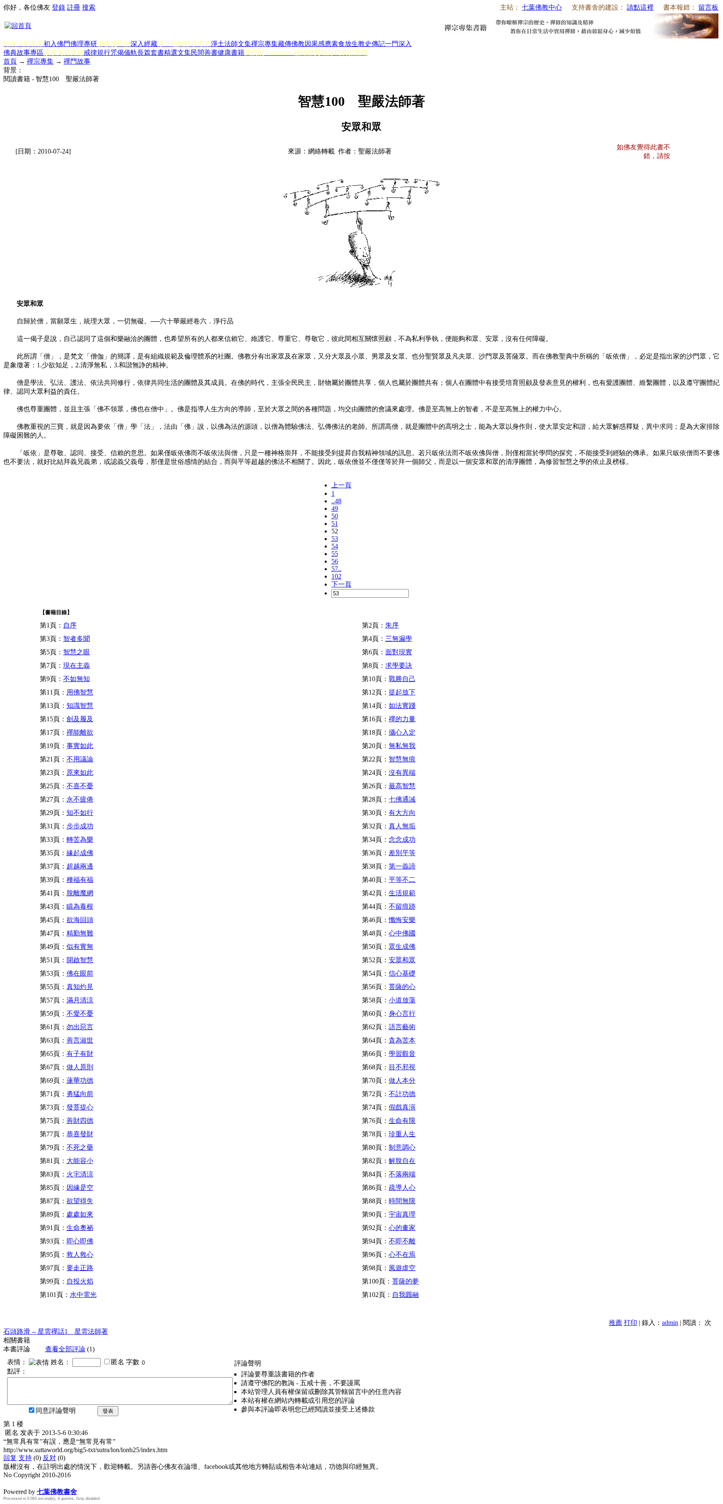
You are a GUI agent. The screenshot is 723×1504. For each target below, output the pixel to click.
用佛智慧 (80, 692)
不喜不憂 (80, 785)
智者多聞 (76, 638)
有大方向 (402, 812)
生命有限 (402, 1120)
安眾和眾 (402, 959)
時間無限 (402, 1200)
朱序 (392, 625)
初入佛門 (57, 43)
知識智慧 (80, 705)
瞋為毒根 (80, 906)
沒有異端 (402, 772)
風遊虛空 (402, 1267)
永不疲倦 (80, 799)
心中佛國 (402, 933)
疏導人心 (402, 1187)
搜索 (88, 7)
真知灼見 (80, 986)
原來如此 (80, 772)
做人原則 (80, 1067)
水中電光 (83, 1294)
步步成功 (80, 826)
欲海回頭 (80, 919)
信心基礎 (402, 973)
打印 (630, 1322)
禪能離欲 (80, 732)
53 (334, 538)
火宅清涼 (80, 1174)
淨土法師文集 (231, 43)
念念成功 (402, 839)
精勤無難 (80, 933)
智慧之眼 (76, 652)
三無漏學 (398, 638)
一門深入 (398, 43)
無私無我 (402, 745)
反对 (49, 1457)
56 (334, 561)
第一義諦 (402, 866)
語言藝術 (402, 1026)
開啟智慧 (80, 959)
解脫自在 (402, 1160)
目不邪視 (402, 1067)
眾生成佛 (402, 946)
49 (334, 508)
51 (334, 523)
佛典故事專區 (23, 52)
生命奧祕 (80, 1227)
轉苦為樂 (80, 839)
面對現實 (398, 652)
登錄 (58, 7)
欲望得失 (80, 1200)
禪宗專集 (264, 43)
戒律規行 (97, 52)
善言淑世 (80, 1040)
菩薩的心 (402, 986)
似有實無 (80, 946)
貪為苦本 (402, 1040)
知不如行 (80, 812)
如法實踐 (402, 705)
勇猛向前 (80, 1093)
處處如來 (80, 1214)
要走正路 (80, 1267)
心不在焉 (402, 1254)
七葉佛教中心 (542, 7)
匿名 (117, 1362)
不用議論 (80, 759)
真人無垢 (402, 826)
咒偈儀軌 (123, 52)
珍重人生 (402, 1134)
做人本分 (402, 1080)
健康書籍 (231, 52)
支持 (25, 1457)
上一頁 (341, 485)
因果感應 (318, 43)
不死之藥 (80, 1147)
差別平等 (402, 852)
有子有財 (80, 1053)
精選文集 (177, 52)
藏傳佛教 (291, 43)
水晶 (10, 1482)
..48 (336, 501)
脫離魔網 (80, 893)
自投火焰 (80, 1281)
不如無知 (76, 678)
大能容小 (80, 1160)
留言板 (708, 7)
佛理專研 (83, 43)
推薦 (615, 1322)
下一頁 (341, 584)
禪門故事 (77, 61)
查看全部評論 (65, 1349)
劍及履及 (80, 719)
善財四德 (80, 1120)
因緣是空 (80, 1187)
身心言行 (402, 1013)
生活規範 (402, 893)
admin (670, 1322)
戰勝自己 (402, 678)
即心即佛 (80, 1241)
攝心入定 (402, 732)
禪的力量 (402, 719)
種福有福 (80, 879)
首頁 (10, 61)
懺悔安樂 (402, 919)
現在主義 (76, 665)
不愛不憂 (80, 1013)
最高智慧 (402, 785)
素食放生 (344, 43)
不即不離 (402, 1241)
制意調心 (402, 1147)
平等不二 (402, 879)
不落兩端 (402, 1174)
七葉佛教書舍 (57, 1491)
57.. (336, 568)
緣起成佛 (80, 852)
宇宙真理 (402, 1214)
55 (334, 553)
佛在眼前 (80, 973)
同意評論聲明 (56, 1410)
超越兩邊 (80, 866)
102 (336, 576)
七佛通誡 (402, 799)
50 (334, 516)
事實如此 (80, 745)
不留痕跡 (402, 906)
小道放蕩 (402, 1000)
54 (334, 546)
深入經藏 (144, 43)
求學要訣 (398, 665)
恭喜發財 (80, 1134)
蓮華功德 (80, 1080)
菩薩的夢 (405, 1281)
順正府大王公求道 (45, 1482)
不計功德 (402, 1093)
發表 (108, 1411)
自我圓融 (405, 1294)
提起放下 (402, 692)
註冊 (73, 7)
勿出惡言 (80, 1026)
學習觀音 (402, 1053)
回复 (10, 1457)
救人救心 (80, 1254)
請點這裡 (640, 7)
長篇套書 (150, 52)
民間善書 (204, 52)
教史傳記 (371, 43)
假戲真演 (402, 1107)
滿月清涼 (80, 1000)
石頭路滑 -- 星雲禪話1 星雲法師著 (55, 1331)
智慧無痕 (402, 759)
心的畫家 (402, 1227)
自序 (70, 625)
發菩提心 (80, 1107)
